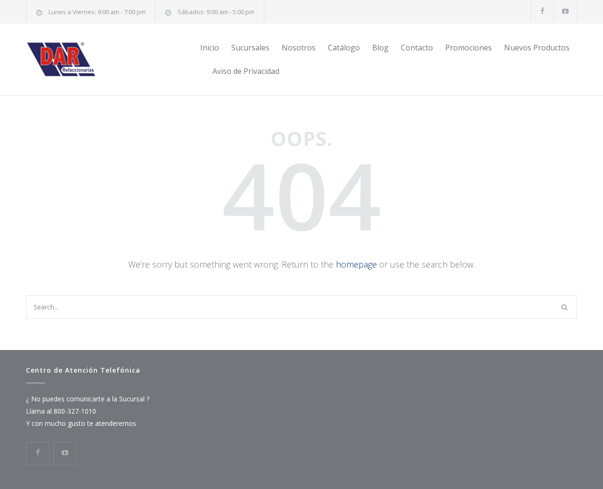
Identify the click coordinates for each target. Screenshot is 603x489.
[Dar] (113, 59)
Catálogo (344, 47)
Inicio (209, 47)
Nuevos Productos (537, 47)
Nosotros (299, 47)
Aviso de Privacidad (245, 71)
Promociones (468, 47)
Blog (380, 47)
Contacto (417, 47)
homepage (356, 264)
